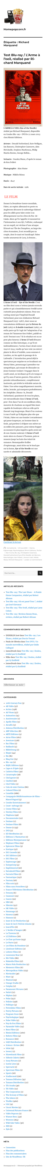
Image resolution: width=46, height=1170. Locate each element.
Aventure (10, 740)
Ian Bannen (36, 555)
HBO (8, 902)
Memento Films (13, 967)
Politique (10, 1005)
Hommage (10, 911)
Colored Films (12, 790)
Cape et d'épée (12, 768)
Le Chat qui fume (13, 939)
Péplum (9, 995)
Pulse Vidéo (11, 1020)
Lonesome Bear (13, 955)
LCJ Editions (11, 936)
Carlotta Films (12, 771)
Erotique (9, 849)
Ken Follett (18, 557)
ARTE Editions (12, 734)
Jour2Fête (10, 927)
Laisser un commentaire (33, 560)
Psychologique (18, 550)
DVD (8, 830)
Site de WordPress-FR (15, 1157)
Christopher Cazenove (29, 553)
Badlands (10, 747)
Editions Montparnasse (16, 840)
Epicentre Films (13, 846)
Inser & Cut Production (16, 921)
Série (8, 1048)
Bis (7, 756)
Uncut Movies (12, 1107)
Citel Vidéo (10, 784)
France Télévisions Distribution (20, 890)
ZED (7, 1126)
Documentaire (12, 818)
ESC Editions (11, 855)
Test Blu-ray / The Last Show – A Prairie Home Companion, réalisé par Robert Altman (24, 595)
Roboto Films (12, 1036)
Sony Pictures (12, 1061)
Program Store (12, 1014)
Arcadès (9, 725)
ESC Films (10, 858)
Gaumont (10, 896)
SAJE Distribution (13, 1042)
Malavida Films (12, 961)
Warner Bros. (11, 1117)
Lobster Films (12, 952)
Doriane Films (12, 824)
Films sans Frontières (15, 886)
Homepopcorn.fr (15, 29)
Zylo (8, 1129)
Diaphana (10, 815)
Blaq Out (9, 759)
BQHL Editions (12, 765)
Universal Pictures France (17, 1110)
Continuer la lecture (12, 542)
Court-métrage (12, 806)
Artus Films (11, 737)
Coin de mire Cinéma (15, 787)
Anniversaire (11, 719)
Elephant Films (12, 843)
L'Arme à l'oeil (28, 557)
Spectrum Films (13, 1070)
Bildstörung (11, 750)
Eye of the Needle (24, 555)
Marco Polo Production (16, 964)
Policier (9, 1002)
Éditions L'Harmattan (15, 837)
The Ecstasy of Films (15, 1095)
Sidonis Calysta (12, 1057)
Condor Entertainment (16, 803)
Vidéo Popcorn (12, 1113)
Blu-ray (17, 553)
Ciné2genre (11, 778)
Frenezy (9, 893)
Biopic (8, 753)
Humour (9, 918)
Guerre (9, 899)
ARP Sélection (12, 731)
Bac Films (10, 743)
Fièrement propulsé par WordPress (30, 1166)
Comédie (10, 793)
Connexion (11, 1147)
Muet (8, 977)
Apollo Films (11, 722)
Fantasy (9, 880)
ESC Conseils (11, 852)
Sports (9, 1073)
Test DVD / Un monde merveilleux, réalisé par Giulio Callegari (22, 644)
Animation (10, 715)
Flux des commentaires (16, 1154)
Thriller (39, 550)
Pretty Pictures (12, 1011)
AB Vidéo (10, 706)
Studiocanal (11, 1076)
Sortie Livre (11, 1064)
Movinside (10, 974)
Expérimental (12, 868)
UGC (8, 1104)
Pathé (8, 992)
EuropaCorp (11, 865)
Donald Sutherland (11, 555)
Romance (10, 1039)
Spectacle (10, 1067)
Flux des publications (15, 1150)
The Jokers (10, 1098)
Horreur (9, 914)
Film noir (10, 883)
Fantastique (11, 877)
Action (9, 709)
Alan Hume (10, 553)
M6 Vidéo (10, 958)
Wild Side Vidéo (13, 1123)
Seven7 (9, 1051)
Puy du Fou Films (13, 1023)
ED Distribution (13, 834)
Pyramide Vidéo (13, 1026)
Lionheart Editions (14, 949)
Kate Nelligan (9, 557)
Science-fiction (13, 1045)
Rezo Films (11, 1030)
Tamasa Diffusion (13, 1079)
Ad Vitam (10, 712)
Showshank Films (14, 1054)
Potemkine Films (13, 1008)
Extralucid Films (13, 871)
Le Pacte (9, 942)
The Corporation (13, 1092)
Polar (8, 998)
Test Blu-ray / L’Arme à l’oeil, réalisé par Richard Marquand (22, 59)
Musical (9, 980)
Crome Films (11, 809)
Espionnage (8, 550)
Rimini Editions (30, 550)
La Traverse (11, 933)
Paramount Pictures (14, 989)
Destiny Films (12, 812)
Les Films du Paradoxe (16, 946)
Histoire (9, 905)
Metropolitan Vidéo (14, 970)
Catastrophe (11, 775)
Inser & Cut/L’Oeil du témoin (18, 924)
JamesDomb (11, 548)
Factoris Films (12, 874)
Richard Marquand (15, 560)
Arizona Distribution (15, 728)
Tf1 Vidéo (10, 1089)
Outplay (9, 986)
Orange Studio (12, 983)
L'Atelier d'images (14, 930)
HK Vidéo (10, 908)
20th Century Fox (13, 703)
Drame (31, 548)
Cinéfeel (9, 781)
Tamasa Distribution (15, 1082)
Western (9, 1120)
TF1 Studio (10, 1085)
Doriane (9, 821)
